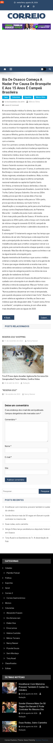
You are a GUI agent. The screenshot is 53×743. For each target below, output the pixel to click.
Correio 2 (9, 593)
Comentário (10, 419)
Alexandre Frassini (14, 613)
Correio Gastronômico (16, 598)
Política (8, 578)
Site (6, 468)
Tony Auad (11, 658)
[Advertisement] (26, 49)
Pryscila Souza (13, 648)
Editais (8, 668)
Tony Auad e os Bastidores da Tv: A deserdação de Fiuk (27, 539)
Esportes (28, 97)
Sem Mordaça (13, 653)
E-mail (8, 457)
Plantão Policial (13, 573)
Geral (7, 588)
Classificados (10, 663)
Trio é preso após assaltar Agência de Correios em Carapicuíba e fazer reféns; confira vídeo (25, 377)
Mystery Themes (41, 740)
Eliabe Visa (11, 623)
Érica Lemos (12, 628)
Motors (8, 603)
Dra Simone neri (13, 618)
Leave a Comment (12, 105)
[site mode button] (43, 69)
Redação (26, 383)
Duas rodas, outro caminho (16, 524)
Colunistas (16, 97)
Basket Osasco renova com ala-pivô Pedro (10, 318)
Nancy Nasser (32, 341)
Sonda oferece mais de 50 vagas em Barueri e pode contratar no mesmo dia (27, 517)
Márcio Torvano (13, 638)
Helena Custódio (14, 633)
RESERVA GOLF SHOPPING (14, 337)
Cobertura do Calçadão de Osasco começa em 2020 (46, 318)
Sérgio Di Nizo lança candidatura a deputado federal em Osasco (27, 531)
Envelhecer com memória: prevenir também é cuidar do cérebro (27, 509)
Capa (6, 97)
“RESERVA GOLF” (9, 390)
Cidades (8, 568)
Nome (8, 446)
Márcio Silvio (40, 97)
